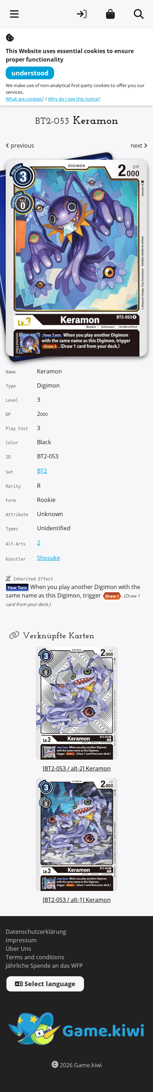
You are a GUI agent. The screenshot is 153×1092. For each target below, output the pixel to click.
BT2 (42, 471)
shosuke (48, 558)
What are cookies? (25, 99)
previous (21, 145)
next (137, 145)
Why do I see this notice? (74, 99)
